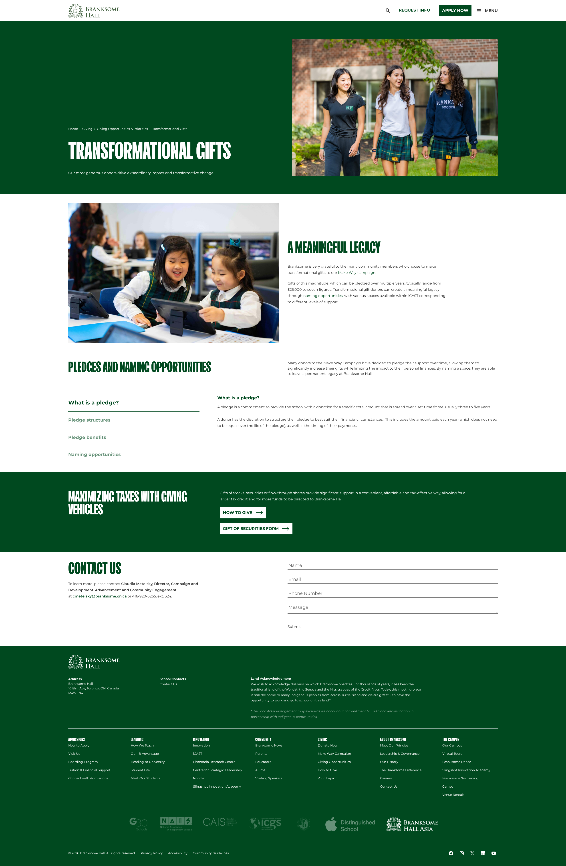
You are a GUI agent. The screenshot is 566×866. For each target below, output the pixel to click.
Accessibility (177, 853)
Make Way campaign (356, 273)
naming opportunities (323, 296)
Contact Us (168, 684)
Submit (294, 627)
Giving (87, 129)
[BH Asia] (412, 824)
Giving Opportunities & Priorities (122, 129)
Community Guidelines (211, 853)
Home (73, 129)
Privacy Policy (152, 853)
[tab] (133, 403)
